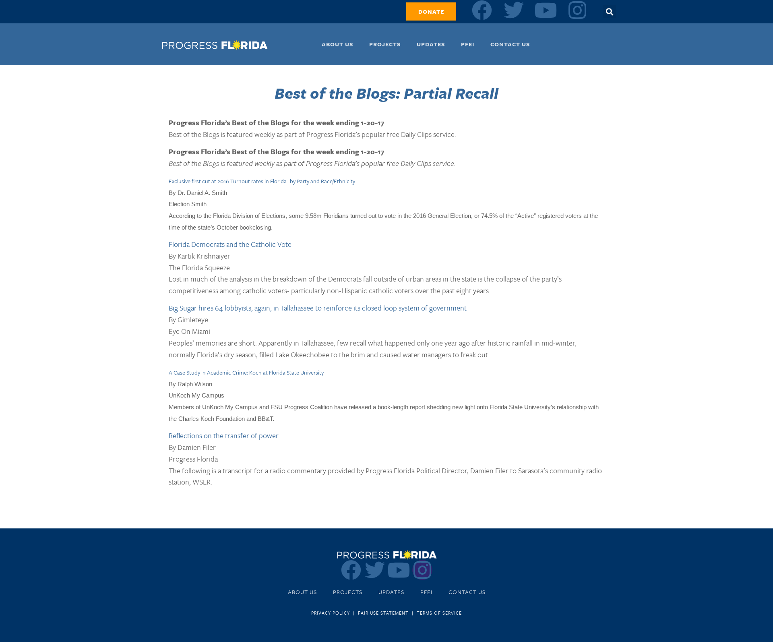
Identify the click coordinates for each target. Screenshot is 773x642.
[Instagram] (577, 10)
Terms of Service (439, 612)
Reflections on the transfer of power (224, 435)
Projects (385, 44)
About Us (337, 44)
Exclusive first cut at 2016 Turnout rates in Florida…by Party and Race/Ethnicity (262, 181)
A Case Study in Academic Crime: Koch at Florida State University (246, 372)
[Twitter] (514, 10)
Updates (431, 44)
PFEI (467, 44)
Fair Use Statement (383, 612)
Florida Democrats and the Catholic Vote (230, 244)
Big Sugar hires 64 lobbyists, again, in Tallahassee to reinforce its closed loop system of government (318, 307)
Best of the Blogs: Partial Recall (386, 93)
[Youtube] (545, 10)
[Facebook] (482, 10)
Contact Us (510, 44)
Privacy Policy (330, 612)
